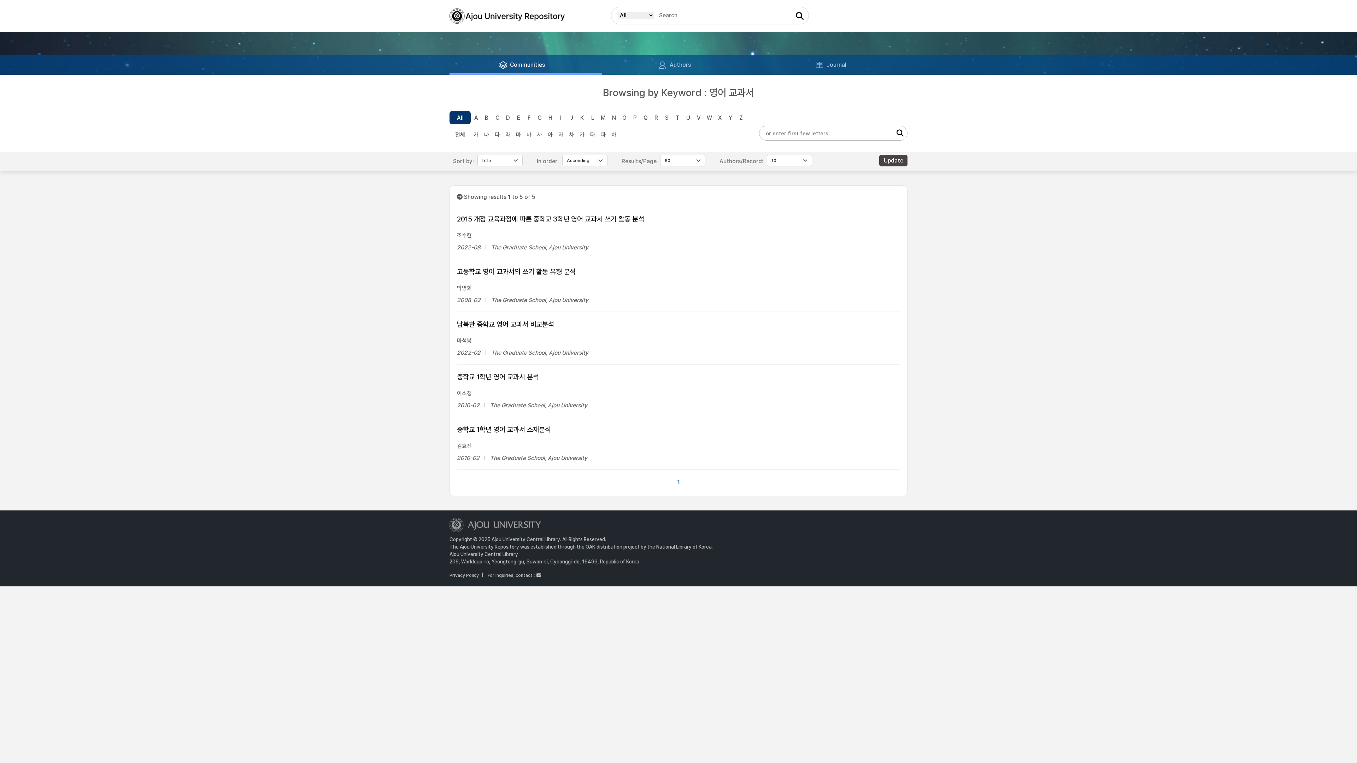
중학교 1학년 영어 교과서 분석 (498, 377)
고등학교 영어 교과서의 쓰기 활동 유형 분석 (516, 271)
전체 (460, 134)
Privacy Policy (464, 575)
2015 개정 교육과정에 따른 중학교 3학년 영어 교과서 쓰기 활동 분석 (550, 219)
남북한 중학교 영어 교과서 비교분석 (505, 324)
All (460, 117)
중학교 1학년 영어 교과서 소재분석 (504, 429)
